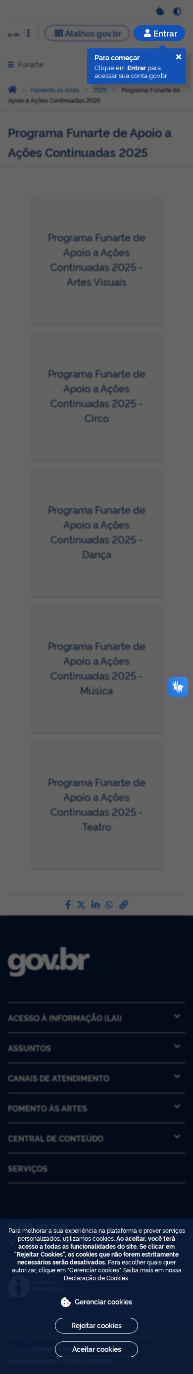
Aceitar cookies (96, 1348)
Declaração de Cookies (96, 1277)
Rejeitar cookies (96, 1325)
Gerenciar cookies (103, 1301)
